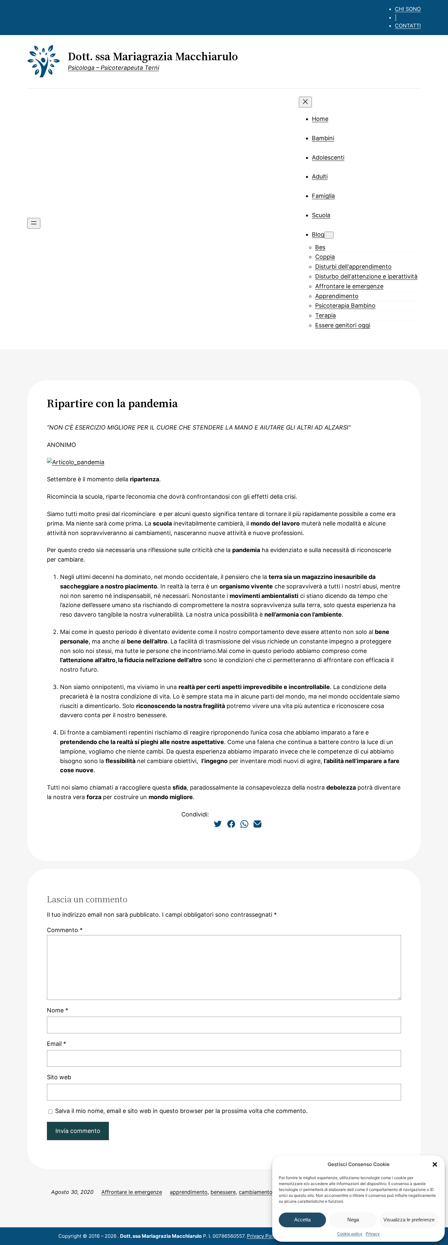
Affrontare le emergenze (131, 1192)
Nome (57, 1010)
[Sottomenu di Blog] (329, 235)
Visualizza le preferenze (409, 1219)
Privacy (373, 1233)
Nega (353, 1219)
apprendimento (189, 1192)
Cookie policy (349, 1233)
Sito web (59, 1077)
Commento (65, 930)
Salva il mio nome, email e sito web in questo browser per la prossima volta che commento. (181, 1110)
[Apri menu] (33, 223)
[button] (435, 1164)
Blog (318, 234)
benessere (223, 1192)
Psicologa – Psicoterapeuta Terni (113, 67)
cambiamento (256, 1192)
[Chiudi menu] (305, 102)
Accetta (302, 1219)
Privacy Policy (263, 1236)
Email (56, 1043)
